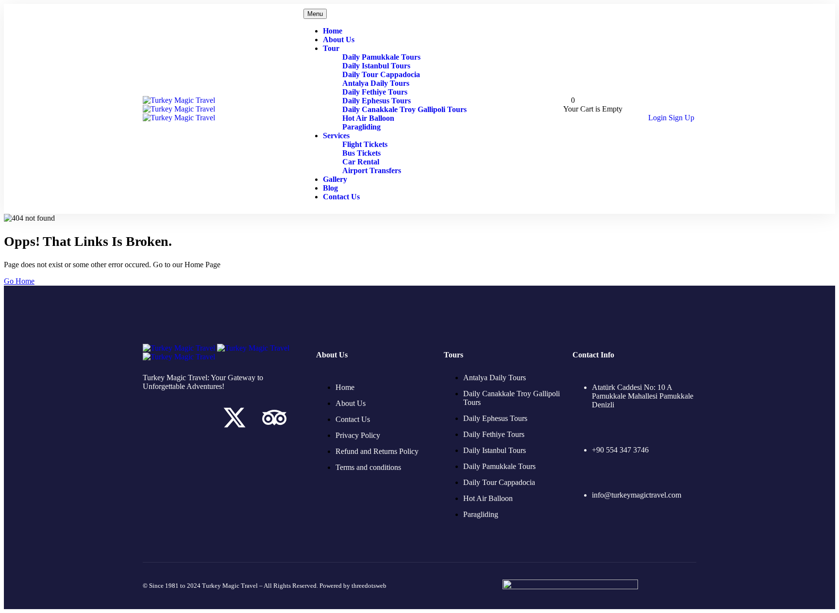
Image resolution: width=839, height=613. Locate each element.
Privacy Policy (358, 435)
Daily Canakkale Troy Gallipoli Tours (404, 109)
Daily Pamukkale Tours (381, 57)
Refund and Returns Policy (377, 451)
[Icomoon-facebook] (155, 417)
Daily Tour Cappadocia (381, 74)
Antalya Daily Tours (375, 83)
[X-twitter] (234, 417)
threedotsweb (369, 585)
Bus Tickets (361, 153)
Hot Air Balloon (368, 118)
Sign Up (681, 117)
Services (336, 135)
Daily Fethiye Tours (374, 92)
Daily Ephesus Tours (376, 101)
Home (332, 31)
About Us (338, 39)
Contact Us (341, 197)
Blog (330, 188)
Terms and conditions (368, 467)
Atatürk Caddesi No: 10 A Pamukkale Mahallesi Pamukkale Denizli (642, 396)
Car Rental (360, 162)
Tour (331, 48)
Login (658, 117)
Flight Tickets (364, 144)
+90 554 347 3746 (620, 450)
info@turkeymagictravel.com (636, 495)
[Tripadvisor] (274, 417)
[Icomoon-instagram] (195, 417)
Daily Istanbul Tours (376, 66)
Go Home (19, 281)
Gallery (335, 179)
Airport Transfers (371, 170)
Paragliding (361, 127)
